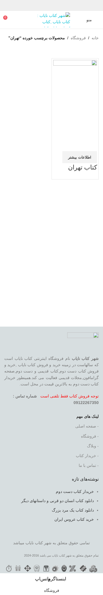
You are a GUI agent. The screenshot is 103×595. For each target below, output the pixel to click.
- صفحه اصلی (87, 426)
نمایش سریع (74, 129)
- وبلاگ (93, 446)
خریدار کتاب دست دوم (75, 491)
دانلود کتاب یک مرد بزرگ (73, 510)
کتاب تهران (82, 167)
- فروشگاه (90, 436)
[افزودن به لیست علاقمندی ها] (90, 144)
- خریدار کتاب (87, 455)
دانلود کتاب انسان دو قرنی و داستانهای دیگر (57, 500)
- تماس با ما (89, 465)
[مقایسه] (90, 129)
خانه (95, 38)
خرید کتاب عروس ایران (74, 519)
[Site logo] (51, 19)
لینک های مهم (87, 416)
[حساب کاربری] (78, 20)
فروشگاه (78, 38)
